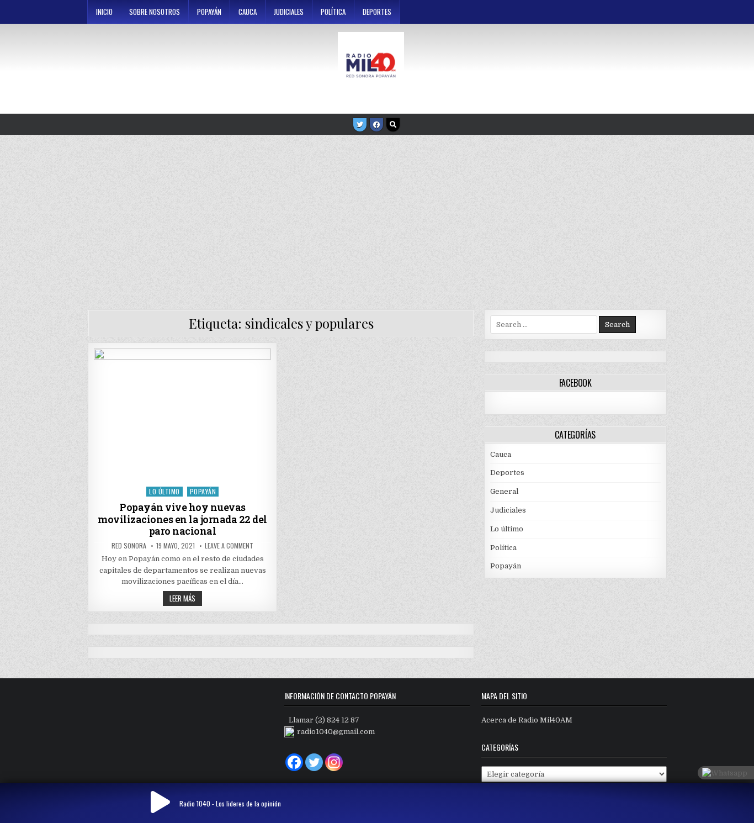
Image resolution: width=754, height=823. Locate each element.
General (504, 491)
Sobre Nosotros (154, 11)
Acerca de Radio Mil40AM (526, 720)
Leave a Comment (229, 545)
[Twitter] (360, 124)
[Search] (393, 124)
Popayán (209, 11)
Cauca (247, 11)
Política (333, 11)
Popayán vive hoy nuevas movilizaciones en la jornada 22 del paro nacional (182, 518)
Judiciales (289, 11)
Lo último (164, 491)
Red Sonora (128, 545)
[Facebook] (376, 124)
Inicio (104, 11)
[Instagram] (334, 762)
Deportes (377, 11)
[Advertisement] (377, 218)
